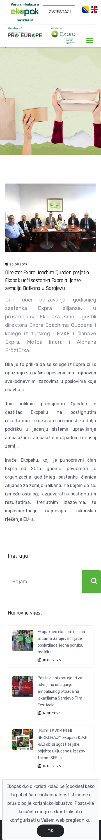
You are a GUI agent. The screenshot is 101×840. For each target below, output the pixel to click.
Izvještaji (59, 11)
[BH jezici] (85, 9)
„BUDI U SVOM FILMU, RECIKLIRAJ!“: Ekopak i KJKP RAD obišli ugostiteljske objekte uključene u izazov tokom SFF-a (63, 744)
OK (50, 831)
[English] (94, 9)
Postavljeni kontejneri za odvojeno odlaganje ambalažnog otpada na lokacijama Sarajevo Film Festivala (60, 691)
